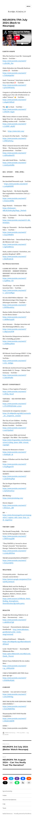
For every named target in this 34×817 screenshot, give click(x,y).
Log (27, 732)
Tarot (4, 808)
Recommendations (9, 799)
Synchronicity (7, 791)
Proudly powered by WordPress (22, 813)
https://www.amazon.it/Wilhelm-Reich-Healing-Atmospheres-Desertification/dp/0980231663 (17, 601)
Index (5, 795)
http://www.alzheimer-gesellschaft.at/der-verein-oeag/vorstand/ (16, 632)
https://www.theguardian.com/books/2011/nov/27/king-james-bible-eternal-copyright (17, 442)
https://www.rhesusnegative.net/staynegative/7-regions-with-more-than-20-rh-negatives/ (17, 517)
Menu (28, 6)
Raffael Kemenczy (10, 732)
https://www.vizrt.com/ (16, 131)
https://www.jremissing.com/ (13, 498)
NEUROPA (5, 734)
